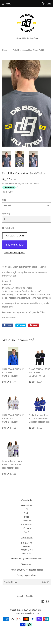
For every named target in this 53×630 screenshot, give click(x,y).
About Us (29, 596)
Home (4, 50)
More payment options (14, 252)
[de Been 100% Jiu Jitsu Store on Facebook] (42, 602)
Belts (26, 517)
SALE (26, 532)
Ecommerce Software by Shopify (25, 613)
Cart (48, 4)
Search (20, 596)
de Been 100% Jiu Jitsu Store (29, 610)
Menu (8, 4)
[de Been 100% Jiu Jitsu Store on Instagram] (47, 602)
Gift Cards (26, 528)
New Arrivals (26, 505)
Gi (27, 509)
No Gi (26, 513)
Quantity (6, 213)
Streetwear (26, 520)
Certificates (26, 524)
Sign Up (45, 582)
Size (4, 200)
